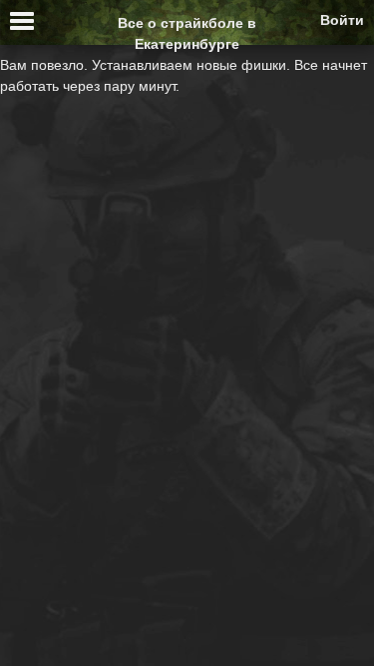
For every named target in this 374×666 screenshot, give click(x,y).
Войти (342, 20)
